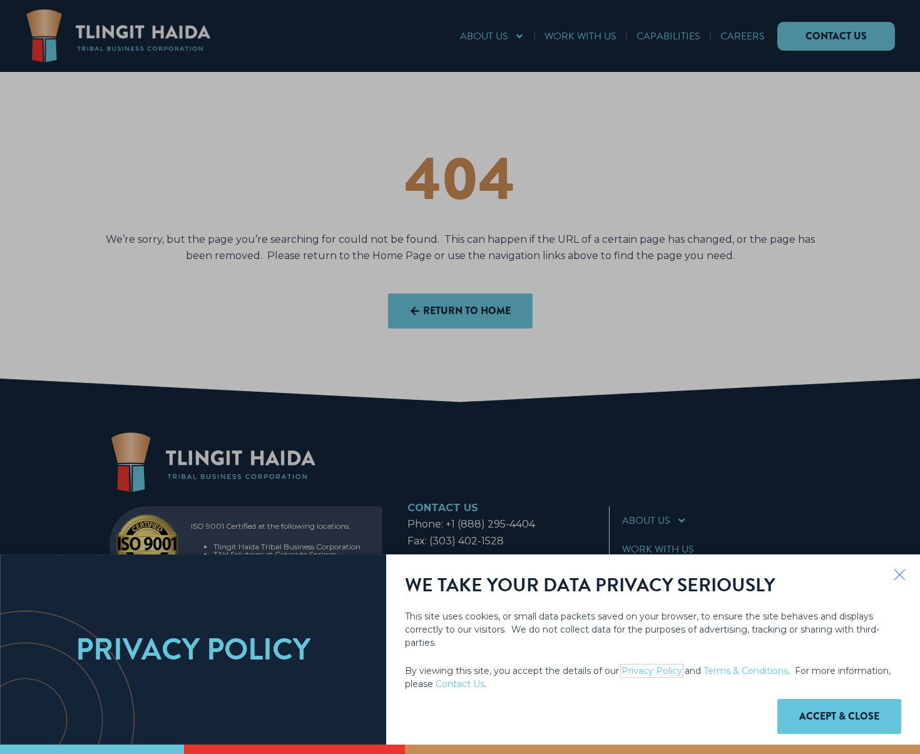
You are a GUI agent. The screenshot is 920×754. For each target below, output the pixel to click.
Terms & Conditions (745, 670)
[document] (460, 377)
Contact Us (460, 684)
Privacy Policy (651, 670)
